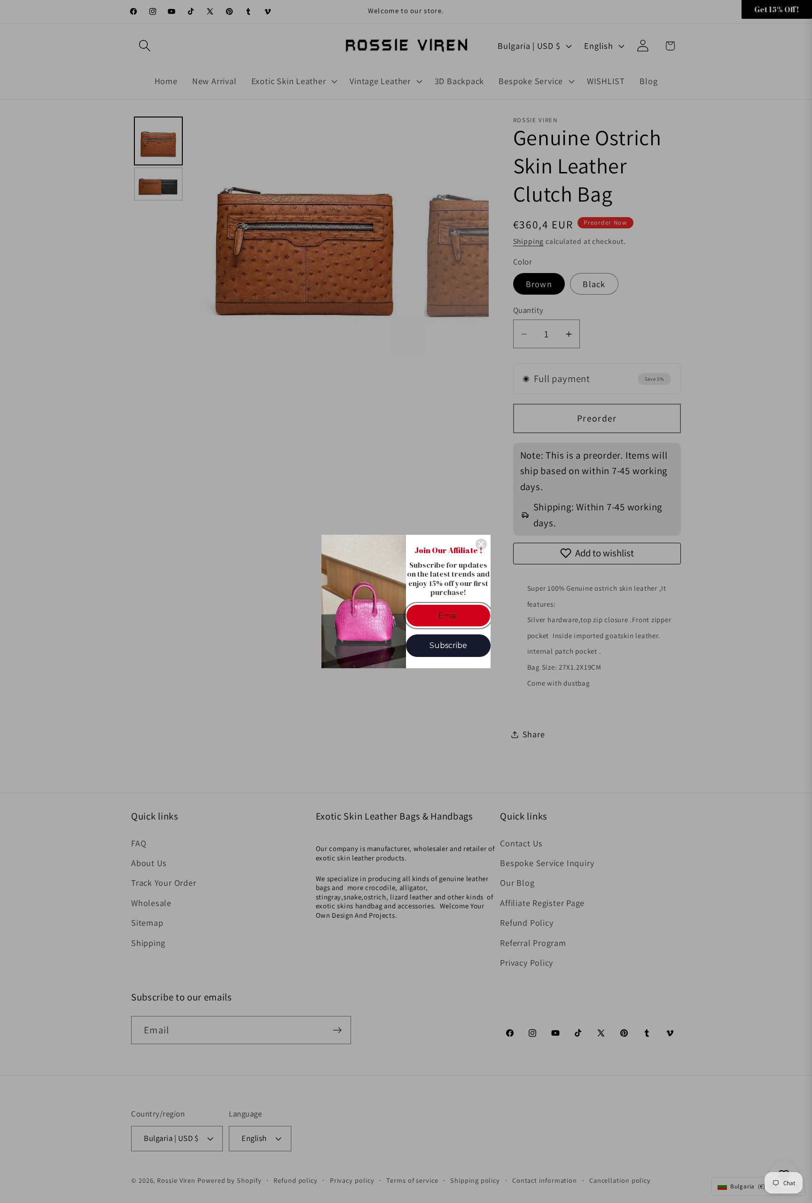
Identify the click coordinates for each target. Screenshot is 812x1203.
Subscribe (448, 645)
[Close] (481, 544)
